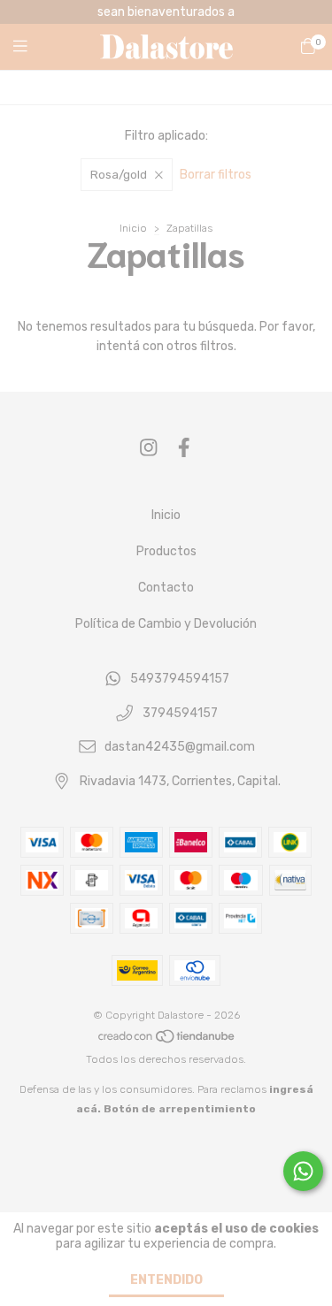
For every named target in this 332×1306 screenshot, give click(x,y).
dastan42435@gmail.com (179, 747)
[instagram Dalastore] (149, 448)
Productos (166, 551)
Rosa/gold (118, 174)
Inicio (133, 228)
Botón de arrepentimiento (180, 1109)
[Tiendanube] (167, 1040)
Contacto (166, 587)
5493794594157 (179, 678)
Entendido (166, 1279)
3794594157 (180, 713)
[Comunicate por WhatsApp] (303, 1171)
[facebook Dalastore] (184, 448)
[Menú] (31, 47)
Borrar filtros (215, 174)
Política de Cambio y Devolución (166, 623)
